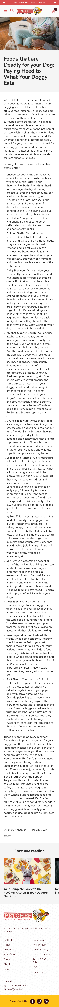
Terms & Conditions (42, 954)
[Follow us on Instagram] (39, 1001)
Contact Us (38, 972)
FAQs (35, 967)
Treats (7, 959)
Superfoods (10, 954)
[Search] (12, 11)
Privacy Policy (39, 944)
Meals (7, 944)
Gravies (7, 949)
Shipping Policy (40, 949)
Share (7, 835)
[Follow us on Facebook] (32, 1001)
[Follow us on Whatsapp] (46, 1001)
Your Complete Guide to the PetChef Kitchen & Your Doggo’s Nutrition (26, 892)
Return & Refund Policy (41, 961)
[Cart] (53, 11)
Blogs (7, 969)
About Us (8, 964)
